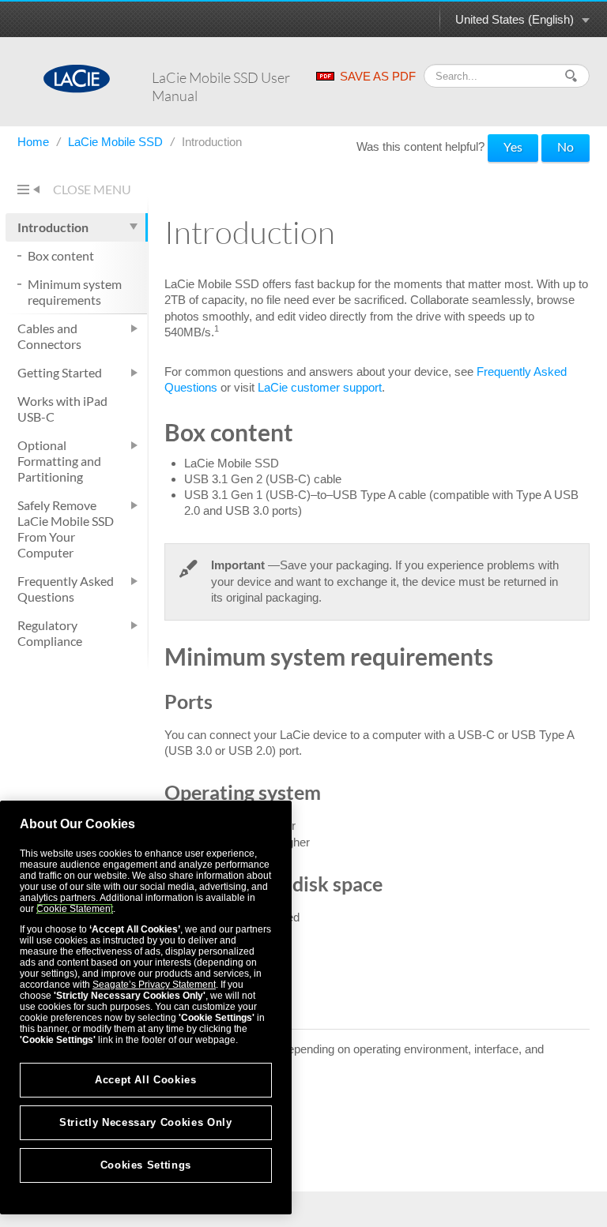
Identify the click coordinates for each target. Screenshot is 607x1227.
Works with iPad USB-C (62, 408)
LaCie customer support (320, 387)
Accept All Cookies (146, 1080)
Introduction (53, 227)
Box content (61, 255)
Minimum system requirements (75, 291)
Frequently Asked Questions (65, 588)
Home (34, 141)
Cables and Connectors (49, 336)
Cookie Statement (74, 908)
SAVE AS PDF (378, 76)
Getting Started (59, 372)
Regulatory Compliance (49, 632)
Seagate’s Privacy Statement (154, 984)
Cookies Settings (146, 1165)
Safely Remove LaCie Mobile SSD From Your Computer (65, 528)
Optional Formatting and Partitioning (59, 460)
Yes (512, 146)
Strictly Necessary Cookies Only (145, 1122)
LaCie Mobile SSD (117, 141)
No (565, 146)
